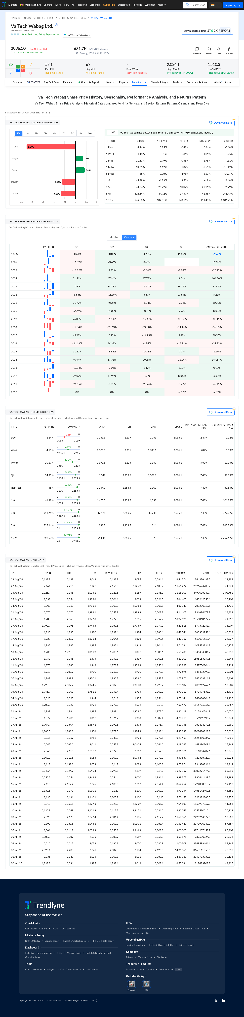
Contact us (31, 928)
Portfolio (137, 4)
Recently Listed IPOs (194, 928)
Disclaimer (162, 957)
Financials (69, 82)
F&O (66, 4)
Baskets (47, 4)
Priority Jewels (186, 945)
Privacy (129, 957)
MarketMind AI (33, 4)
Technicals (138, 82)
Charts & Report (90, 82)
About (228, 82)
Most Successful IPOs (137, 932)
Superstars (124, 4)
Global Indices (32, 957)
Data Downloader (69, 969)
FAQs (55, 928)
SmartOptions (146, 969)
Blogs (44, 928)
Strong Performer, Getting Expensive (39, 34)
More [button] (161, 4)
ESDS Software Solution (161, 945)
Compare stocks (33, 969)
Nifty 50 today (32, 940)
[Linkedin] (223, 1000)
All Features (68, 928)
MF (73, 4)
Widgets (51, 969)
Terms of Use (145, 957)
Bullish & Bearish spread (98, 952)
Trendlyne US (170, 969)
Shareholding (158, 82)
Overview (18, 82)
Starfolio (130, 969)
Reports (82, 4)
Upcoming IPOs (170, 928)
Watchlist (150, 4)
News (109, 82)
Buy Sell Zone (51, 82)
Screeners (95, 4)
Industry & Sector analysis (38, 952)
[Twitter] (216, 1000)
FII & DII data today (103, 940)
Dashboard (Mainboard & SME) (141, 928)
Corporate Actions (197, 82)
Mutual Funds (74, 952)
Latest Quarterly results (76, 940)
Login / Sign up (233, 5)
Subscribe (109, 4)
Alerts (58, 4)
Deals (176, 82)
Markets (12, 4)
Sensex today (52, 940)
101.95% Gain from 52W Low (28, 52)
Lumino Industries (135, 945)
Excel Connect (90, 969)
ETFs (59, 952)
